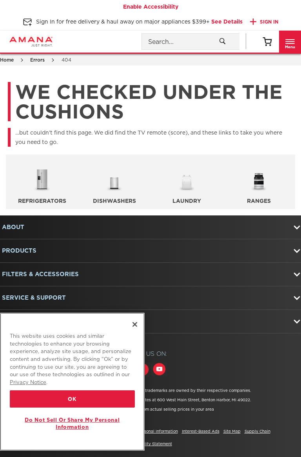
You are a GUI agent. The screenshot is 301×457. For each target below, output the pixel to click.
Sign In (269, 22)
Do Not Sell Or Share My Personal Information (72, 423)
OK (72, 399)
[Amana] (31, 41)
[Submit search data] (223, 41)
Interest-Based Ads (200, 431)
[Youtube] (159, 370)
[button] (290, 42)
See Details (227, 21)
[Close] (134, 324)
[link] (267, 41)
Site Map (232, 431)
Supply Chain (257, 431)
